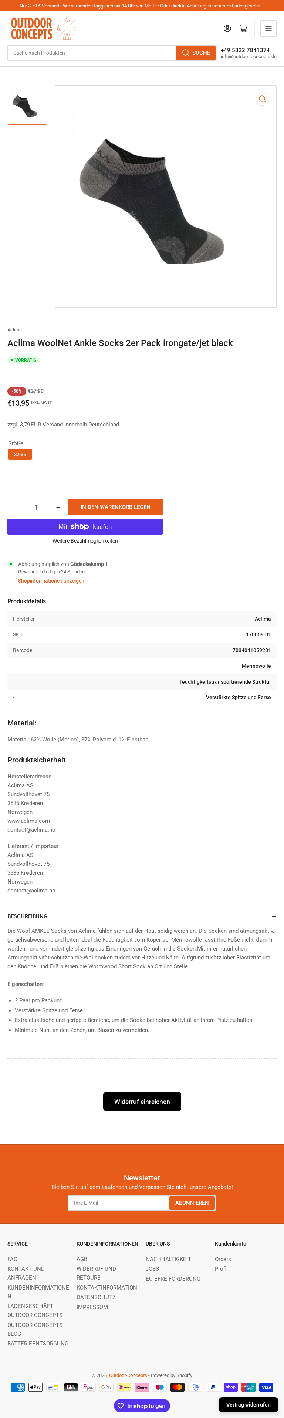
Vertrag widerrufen (248, 1405)
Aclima (14, 329)
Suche (201, 53)
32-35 (20, 454)
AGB (82, 1259)
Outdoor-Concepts (128, 1375)
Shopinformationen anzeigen (51, 581)
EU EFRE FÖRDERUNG (173, 1278)
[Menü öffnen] (268, 28)
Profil (221, 1269)
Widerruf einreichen (142, 1101)
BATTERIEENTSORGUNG (37, 1343)
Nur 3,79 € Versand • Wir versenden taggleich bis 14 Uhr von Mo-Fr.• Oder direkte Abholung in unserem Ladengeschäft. (142, 6)
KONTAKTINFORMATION (107, 1287)
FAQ (12, 1259)
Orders (223, 1259)
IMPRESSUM (92, 1307)
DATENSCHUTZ (96, 1297)
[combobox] (112, 53)
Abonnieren (192, 1203)
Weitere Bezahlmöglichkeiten (85, 541)
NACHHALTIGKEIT (168, 1259)
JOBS (152, 1269)
